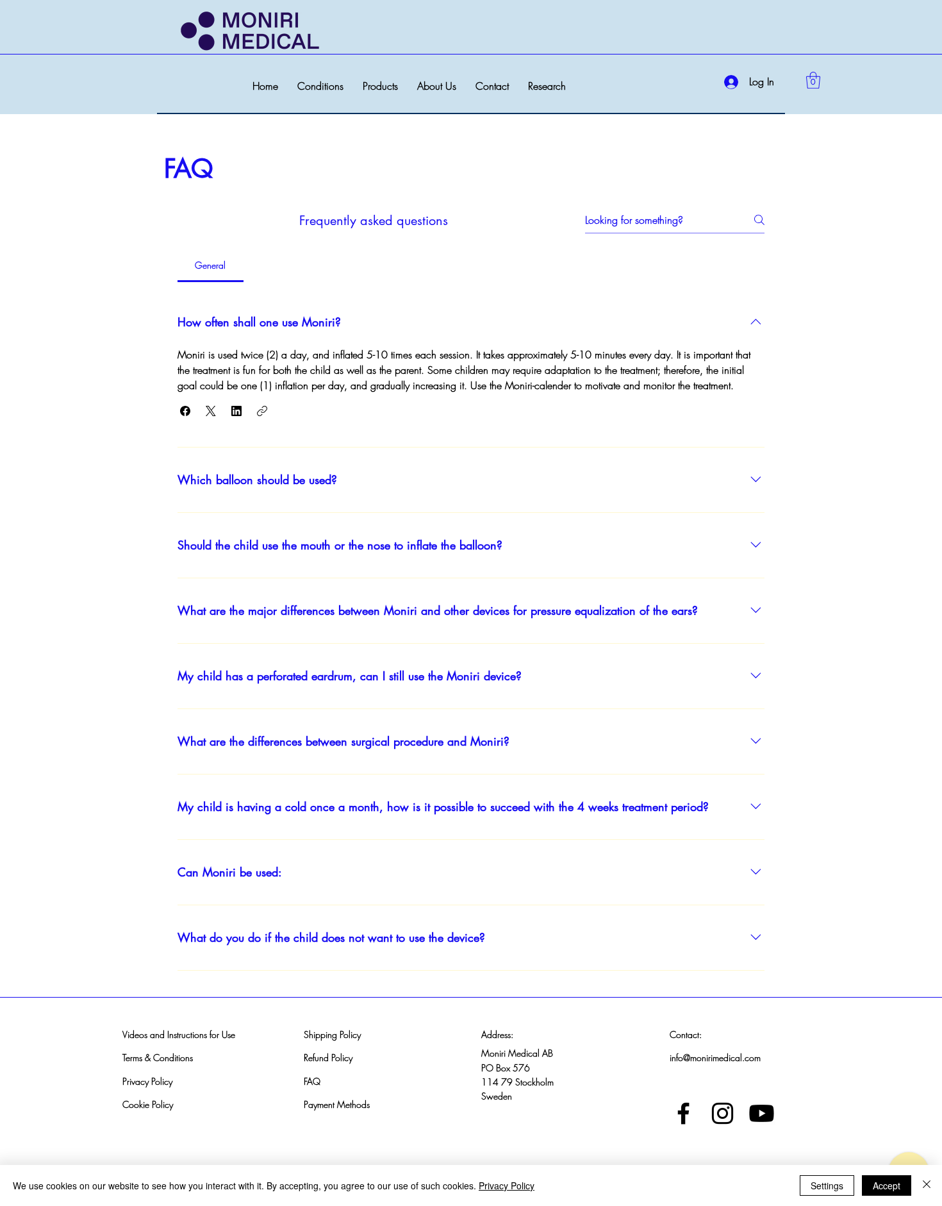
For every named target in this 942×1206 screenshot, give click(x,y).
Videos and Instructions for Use (178, 1034)
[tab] (211, 265)
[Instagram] (722, 1113)
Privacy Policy (147, 1081)
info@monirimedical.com (715, 1057)
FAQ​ (312, 1081)
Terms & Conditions (157, 1057)
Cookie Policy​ (147, 1104)
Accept (886, 1185)
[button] (320, 86)
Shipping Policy (332, 1034)
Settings (827, 1185)
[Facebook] (683, 1113)
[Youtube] (761, 1113)
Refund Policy (328, 1057)
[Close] (926, 1185)
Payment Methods (337, 1104)
